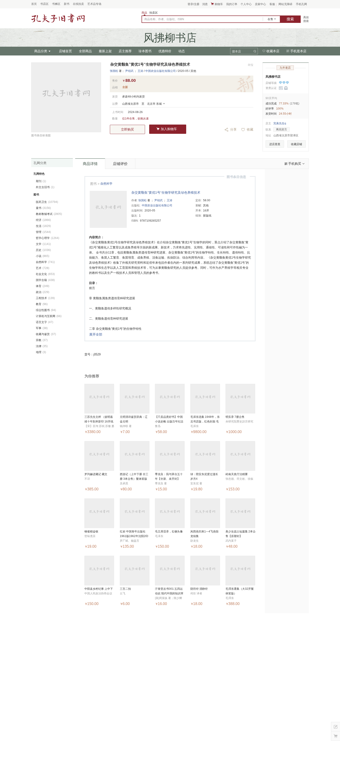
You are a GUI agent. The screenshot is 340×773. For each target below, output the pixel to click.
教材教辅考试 (49, 214)
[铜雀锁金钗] (99, 513)
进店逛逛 (274, 144)
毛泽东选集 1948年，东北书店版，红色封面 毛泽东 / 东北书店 (205, 421)
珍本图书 (145, 51)
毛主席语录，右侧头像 (169, 531)
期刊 (41, 181)
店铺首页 (65, 51)
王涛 (140, 71)
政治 (42, 292)
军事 (42, 328)
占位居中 (58, 18)
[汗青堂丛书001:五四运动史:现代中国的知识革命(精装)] (170, 570)
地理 (41, 352)
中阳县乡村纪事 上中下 (98, 588)
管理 (43, 232)
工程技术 (45, 298)
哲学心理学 (47, 238)
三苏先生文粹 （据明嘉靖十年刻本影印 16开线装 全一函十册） (98, 421)
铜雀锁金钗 (91, 531)
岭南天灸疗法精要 (237, 474)
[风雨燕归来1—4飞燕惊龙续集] (205, 513)
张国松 (114, 71)
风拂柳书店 (273, 76)
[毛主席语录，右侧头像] (170, 513)
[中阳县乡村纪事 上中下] (99, 570)
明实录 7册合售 (235, 417)
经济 (43, 220)
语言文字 (44, 322)
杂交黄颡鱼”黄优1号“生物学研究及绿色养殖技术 (165, 192)
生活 (43, 226)
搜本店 (236, 51)
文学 (43, 244)
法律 (42, 346)
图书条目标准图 (41, 135)
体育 (42, 286)
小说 (42, 256)
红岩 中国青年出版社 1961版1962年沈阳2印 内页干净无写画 (134, 536)
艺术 (42, 268)
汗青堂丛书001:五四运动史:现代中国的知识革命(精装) (169, 593)
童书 (43, 208)
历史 (43, 250)
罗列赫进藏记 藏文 (95, 474)
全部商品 (85, 51)
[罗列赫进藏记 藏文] (99, 456)
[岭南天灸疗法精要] (240, 456)
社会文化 (45, 274)
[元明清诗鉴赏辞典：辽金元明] (134, 398)
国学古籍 (45, 280)
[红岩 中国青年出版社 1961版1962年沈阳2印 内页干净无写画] (134, 513)
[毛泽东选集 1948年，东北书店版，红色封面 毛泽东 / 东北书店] (205, 398)
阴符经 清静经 (199, 588)
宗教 (42, 340)
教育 (42, 304)
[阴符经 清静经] (205, 570)
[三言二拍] (134, 570)
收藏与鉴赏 (46, 334)
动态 (181, 51)
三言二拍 (125, 588)
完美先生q (279, 123)
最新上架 (105, 51)
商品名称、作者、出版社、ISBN (164, 19)
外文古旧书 (45, 187)
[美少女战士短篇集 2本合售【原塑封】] (240, 513)
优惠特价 (164, 51)
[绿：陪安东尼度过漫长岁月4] (205, 456)
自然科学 (106, 183)
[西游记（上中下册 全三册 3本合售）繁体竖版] (134, 456)
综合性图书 (46, 310)
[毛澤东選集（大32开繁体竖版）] (240, 570)
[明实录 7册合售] (240, 398)
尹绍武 (129, 71)
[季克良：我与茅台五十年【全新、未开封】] (170, 456)
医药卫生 (47, 202)
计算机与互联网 (49, 316)
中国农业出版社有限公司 (160, 71)
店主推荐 (125, 51)
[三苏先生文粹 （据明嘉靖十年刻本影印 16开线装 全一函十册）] (99, 398)
